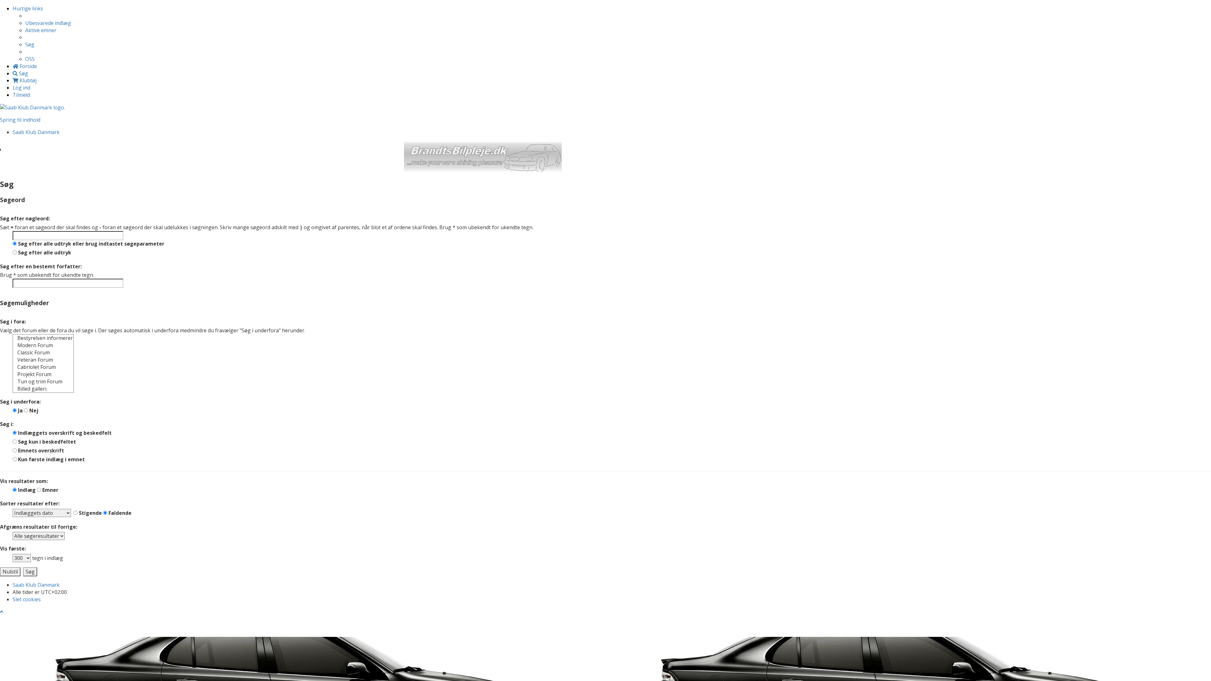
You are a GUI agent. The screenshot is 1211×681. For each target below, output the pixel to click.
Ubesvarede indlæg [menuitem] (48, 23)
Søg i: (7, 424)
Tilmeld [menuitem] (21, 94)
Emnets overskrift (40, 450)
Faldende (119, 512)
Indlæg (26, 489)
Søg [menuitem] (29, 44)
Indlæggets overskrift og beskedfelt (64, 432)
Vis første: (13, 548)
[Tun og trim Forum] (43, 381)
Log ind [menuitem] (21, 87)
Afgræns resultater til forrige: (38, 526)
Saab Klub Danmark (36, 584)
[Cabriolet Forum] (43, 367)
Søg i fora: (13, 321)
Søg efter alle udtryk (44, 252)
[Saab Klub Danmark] (32, 107)
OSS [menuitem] (30, 58)
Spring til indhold (20, 119)
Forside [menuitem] (27, 66)
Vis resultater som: (24, 481)
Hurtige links (28, 8)
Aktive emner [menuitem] (40, 30)
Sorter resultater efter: (30, 503)
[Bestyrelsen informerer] (43, 338)
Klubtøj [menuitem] (27, 80)
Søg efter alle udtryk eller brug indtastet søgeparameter (90, 243)
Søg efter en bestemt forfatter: (41, 266)
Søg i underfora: (20, 401)
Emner (49, 489)
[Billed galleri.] (43, 389)
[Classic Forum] (43, 352)
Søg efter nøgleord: (25, 218)
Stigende (90, 512)
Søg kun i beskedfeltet (46, 441)
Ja (20, 410)
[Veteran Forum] (43, 360)
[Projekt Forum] (43, 374)
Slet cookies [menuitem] (27, 599)
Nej (33, 410)
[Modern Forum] (43, 345)
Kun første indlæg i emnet (51, 459)
